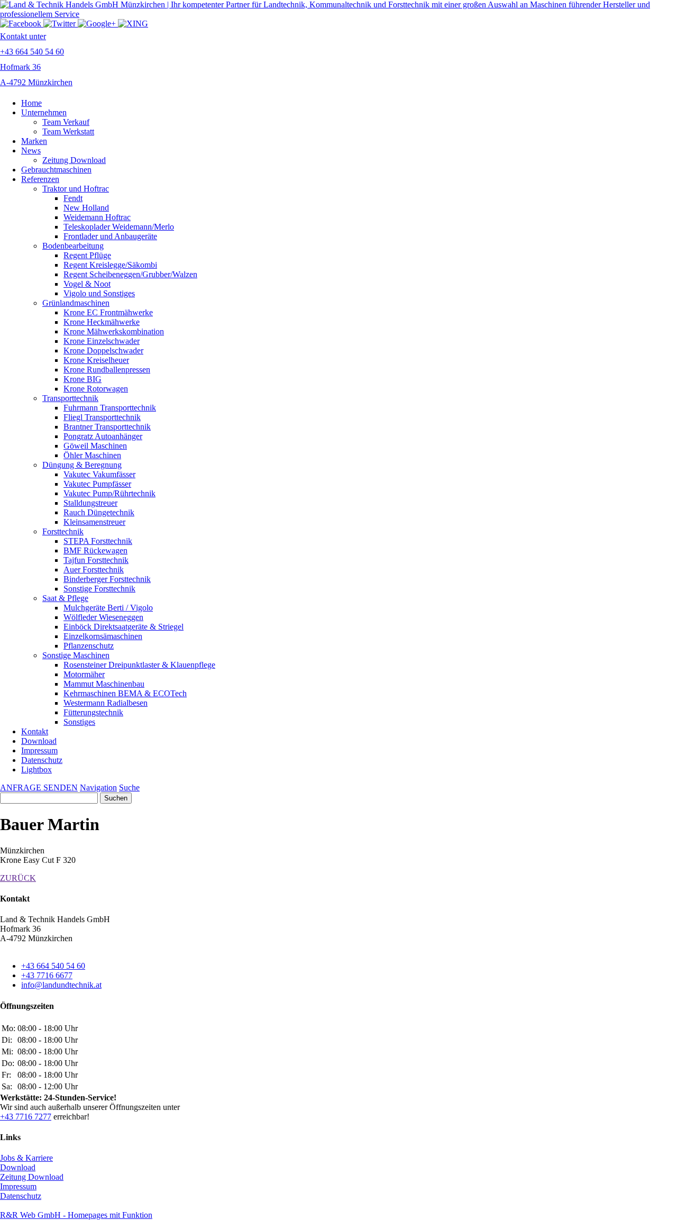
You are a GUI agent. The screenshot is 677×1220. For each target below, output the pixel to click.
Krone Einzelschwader (101, 340)
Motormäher (84, 674)
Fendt (73, 198)
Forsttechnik (63, 531)
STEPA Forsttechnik (97, 540)
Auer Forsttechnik (93, 569)
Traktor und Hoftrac (75, 188)
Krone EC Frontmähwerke (108, 312)
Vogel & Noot (87, 283)
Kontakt (34, 731)
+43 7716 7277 (25, 1116)
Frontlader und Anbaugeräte (110, 236)
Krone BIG (82, 379)
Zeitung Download (74, 160)
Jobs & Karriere (26, 1157)
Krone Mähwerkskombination (113, 331)
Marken (34, 140)
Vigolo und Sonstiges (99, 293)
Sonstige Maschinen (75, 655)
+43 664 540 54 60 (53, 965)
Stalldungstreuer (90, 502)
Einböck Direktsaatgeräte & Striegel (123, 626)
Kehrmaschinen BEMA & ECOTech (125, 693)
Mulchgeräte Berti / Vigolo (108, 607)
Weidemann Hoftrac (97, 217)
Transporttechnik (70, 398)
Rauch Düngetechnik (98, 512)
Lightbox (36, 769)
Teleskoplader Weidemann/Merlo (118, 226)
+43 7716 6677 (46, 975)
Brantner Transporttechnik (107, 426)
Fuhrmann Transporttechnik (109, 407)
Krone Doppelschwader (103, 350)
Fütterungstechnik (93, 712)
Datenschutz (41, 759)
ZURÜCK (18, 877)
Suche (129, 787)
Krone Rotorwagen (95, 388)
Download (39, 740)
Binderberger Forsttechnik (107, 579)
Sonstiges (79, 721)
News (31, 150)
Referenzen (40, 179)
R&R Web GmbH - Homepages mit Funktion (76, 1214)
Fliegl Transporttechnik (102, 417)
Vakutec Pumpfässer (97, 483)
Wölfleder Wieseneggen (103, 617)
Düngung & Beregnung (82, 464)
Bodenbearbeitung (73, 245)
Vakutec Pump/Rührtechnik (109, 493)
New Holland (86, 207)
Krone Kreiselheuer (96, 360)
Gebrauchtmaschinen (56, 169)
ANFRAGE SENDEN (39, 787)
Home (31, 102)
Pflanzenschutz (88, 645)
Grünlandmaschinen (75, 302)
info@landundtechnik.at (61, 984)
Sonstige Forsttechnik (99, 588)
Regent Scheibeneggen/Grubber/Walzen (130, 274)
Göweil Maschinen (95, 445)
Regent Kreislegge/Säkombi (110, 264)
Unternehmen (44, 112)
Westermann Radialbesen (105, 702)
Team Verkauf (65, 121)
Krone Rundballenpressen (106, 369)
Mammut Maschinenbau (103, 683)
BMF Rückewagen (95, 550)
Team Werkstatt (68, 131)
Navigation (98, 787)
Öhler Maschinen (92, 455)
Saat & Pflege (65, 598)
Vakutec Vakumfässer (99, 474)
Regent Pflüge (87, 255)
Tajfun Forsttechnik (96, 560)
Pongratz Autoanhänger (102, 436)
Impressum (39, 750)
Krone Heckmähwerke (101, 321)
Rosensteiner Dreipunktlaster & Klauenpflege (139, 664)
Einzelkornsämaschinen (102, 636)
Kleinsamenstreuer (94, 521)
